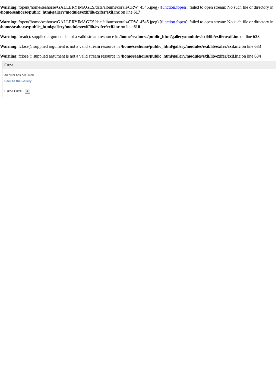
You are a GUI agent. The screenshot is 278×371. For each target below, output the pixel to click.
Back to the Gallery (17, 81)
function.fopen (173, 7)
